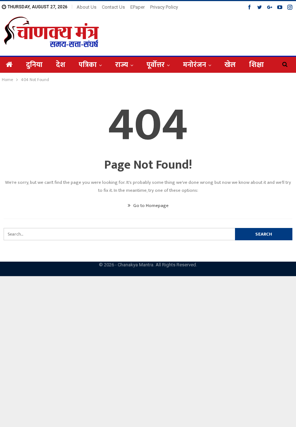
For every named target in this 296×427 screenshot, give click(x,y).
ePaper (137, 7)
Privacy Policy (164, 7)
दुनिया (34, 65)
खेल (230, 65)
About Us (86, 7)
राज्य (121, 65)
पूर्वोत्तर (156, 65)
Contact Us (113, 7)
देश (60, 65)
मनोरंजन (194, 65)
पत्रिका (88, 65)
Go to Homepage (150, 206)
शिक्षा (256, 65)
